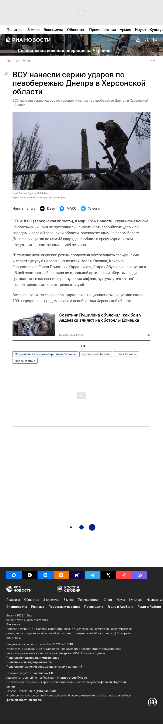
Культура (135, 600)
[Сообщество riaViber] (139, 575)
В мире (68, 600)
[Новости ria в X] (108, 575)
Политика (13, 600)
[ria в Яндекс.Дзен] (29, 575)
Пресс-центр (94, 607)
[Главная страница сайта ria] (27, 40)
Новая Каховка (93, 261)
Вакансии (13, 624)
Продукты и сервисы (64, 607)
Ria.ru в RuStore (149, 607)
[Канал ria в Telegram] (92, 575)
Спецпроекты (16, 607)
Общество (31, 600)
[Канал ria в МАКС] (14, 575)
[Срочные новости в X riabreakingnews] (124, 575)
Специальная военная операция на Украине (45, 354)
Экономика (51, 600)
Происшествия (25, 361)
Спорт (108, 600)
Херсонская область (96, 354)
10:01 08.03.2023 (18, 61)
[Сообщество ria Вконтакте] (45, 575)
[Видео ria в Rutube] (76, 575)
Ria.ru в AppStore (120, 607)
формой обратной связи (23, 700)
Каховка (116, 261)
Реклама (37, 607)
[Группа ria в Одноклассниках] (61, 575)
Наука (121, 600)
